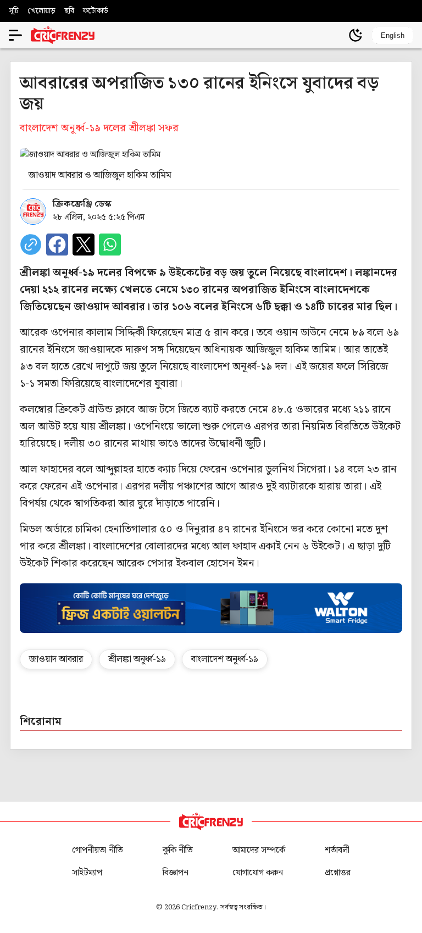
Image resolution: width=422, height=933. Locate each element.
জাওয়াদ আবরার (56, 659)
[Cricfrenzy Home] (63, 35)
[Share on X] (84, 245)
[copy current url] (31, 245)
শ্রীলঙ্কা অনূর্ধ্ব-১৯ (137, 659)
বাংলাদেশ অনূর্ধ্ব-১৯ (224, 659)
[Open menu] (15, 35)
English (392, 35)
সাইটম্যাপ (87, 873)
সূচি (14, 11)
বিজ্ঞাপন (175, 873)
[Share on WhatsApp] (110, 245)
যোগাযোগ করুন (257, 873)
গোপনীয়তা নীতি (97, 850)
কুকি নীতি (178, 850)
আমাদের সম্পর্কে (258, 850)
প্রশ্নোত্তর (338, 873)
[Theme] (355, 35)
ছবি (69, 11)
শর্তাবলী (337, 850)
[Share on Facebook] (57, 245)
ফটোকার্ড (95, 11)
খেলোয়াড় (41, 11)
